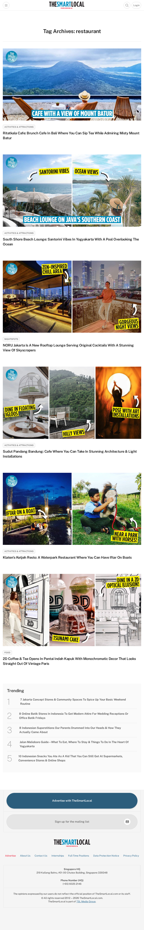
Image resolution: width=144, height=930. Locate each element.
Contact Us (41, 855)
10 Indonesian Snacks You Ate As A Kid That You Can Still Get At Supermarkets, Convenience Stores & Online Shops (70, 758)
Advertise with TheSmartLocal (72, 800)
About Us (25, 855)
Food (7, 652)
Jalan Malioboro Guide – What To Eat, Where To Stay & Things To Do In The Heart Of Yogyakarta (74, 744)
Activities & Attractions (19, 127)
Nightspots (11, 339)
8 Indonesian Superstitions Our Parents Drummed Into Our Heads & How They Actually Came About (70, 730)
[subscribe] (127, 822)
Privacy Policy (131, 855)
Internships (57, 855)
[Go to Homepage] (66, 5)
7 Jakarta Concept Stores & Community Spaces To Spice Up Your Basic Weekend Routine (73, 701)
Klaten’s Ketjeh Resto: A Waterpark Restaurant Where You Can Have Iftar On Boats (67, 557)
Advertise (10, 855)
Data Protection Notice (106, 855)
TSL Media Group (86, 901)
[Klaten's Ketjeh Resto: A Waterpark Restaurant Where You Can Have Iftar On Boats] (72, 509)
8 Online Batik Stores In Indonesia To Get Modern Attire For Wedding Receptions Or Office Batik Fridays (73, 716)
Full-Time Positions (78, 855)
